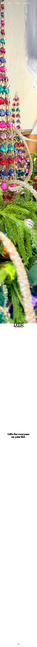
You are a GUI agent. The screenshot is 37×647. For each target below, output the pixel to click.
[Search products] (34, 87)
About (9, 3)
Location (17, 3)
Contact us (26, 3)
